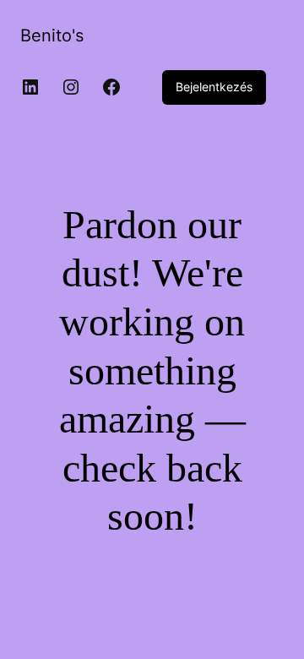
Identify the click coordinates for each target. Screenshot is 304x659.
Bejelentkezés (214, 86)
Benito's (52, 35)
